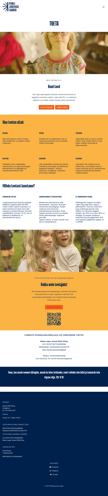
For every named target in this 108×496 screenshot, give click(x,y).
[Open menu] (103, 7)
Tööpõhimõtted (8, 453)
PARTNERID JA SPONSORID (12, 456)
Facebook (55, 467)
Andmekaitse (7, 450)
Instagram (55, 471)
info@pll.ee (6, 408)
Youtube (55, 474)
